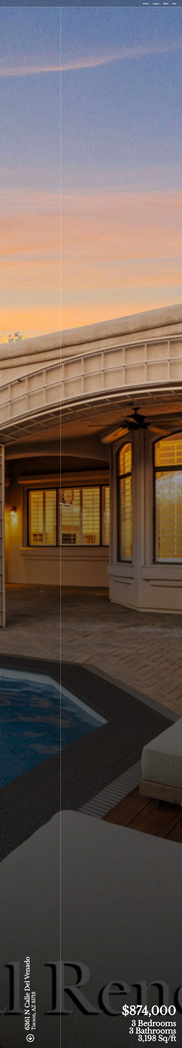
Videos (166, 3)
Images (156, 3)
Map (174, 3)
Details (146, 3)
